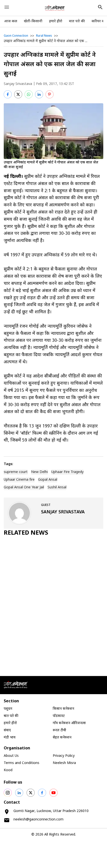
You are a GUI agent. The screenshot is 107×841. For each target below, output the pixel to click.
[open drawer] (7, 7)
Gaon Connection (16, 36)
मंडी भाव (9, 737)
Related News (26, 533)
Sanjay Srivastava (18, 84)
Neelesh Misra (64, 763)
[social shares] (8, 793)
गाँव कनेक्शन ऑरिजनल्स (69, 723)
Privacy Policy (64, 756)
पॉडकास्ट (59, 716)
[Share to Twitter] (18, 94)
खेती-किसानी (33, 21)
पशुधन (8, 709)
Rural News (44, 36)
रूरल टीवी (59, 730)
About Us (11, 756)
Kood (8, 770)
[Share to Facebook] (8, 94)
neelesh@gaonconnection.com (38, 819)
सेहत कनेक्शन (62, 737)
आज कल (10, 21)
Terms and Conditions (21, 763)
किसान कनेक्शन (63, 709)
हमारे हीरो (55, 21)
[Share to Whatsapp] (29, 94)
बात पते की (77, 21)
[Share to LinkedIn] (39, 94)
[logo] (55, 8)
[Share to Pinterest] (50, 94)
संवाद (7, 730)
